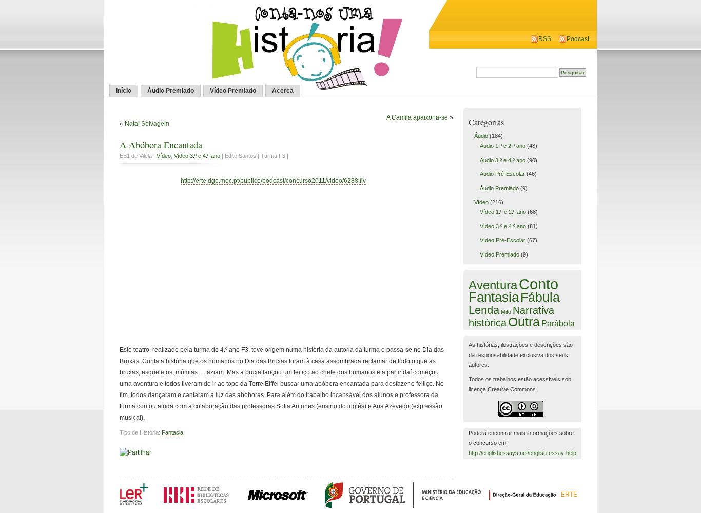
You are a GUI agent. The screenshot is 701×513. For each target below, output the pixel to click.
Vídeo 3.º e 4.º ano (197, 156)
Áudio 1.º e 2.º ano (502, 146)
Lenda (484, 310)
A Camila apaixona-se (417, 117)
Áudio (481, 136)
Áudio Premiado (170, 90)
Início (123, 90)
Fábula (540, 297)
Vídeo (164, 156)
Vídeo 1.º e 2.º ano (503, 212)
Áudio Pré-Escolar (502, 174)
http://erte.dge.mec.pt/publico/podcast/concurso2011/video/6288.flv (273, 180)
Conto (538, 283)
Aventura (493, 285)
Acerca (283, 90)
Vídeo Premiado (233, 90)
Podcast (578, 39)
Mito (506, 312)
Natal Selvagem (147, 123)
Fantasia (172, 432)
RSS (544, 39)
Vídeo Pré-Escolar (502, 240)
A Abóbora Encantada (161, 145)
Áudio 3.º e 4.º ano (502, 160)
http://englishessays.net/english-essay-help (522, 453)
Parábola (558, 323)
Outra (524, 321)
